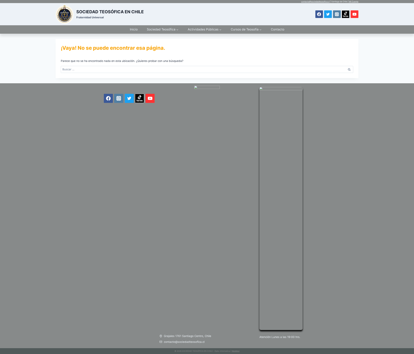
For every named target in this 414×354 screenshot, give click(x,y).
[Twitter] (328, 14)
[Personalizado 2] (346, 14)
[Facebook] (319, 14)
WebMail (236, 351)
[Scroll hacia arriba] (408, 341)
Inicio (134, 29)
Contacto (277, 29)
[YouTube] (354, 14)
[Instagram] (337, 14)
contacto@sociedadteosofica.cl (315, 1)
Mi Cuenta (353, 1)
